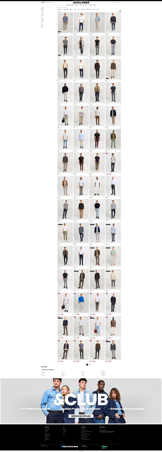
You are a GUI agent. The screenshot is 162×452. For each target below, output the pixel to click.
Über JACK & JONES (47, 428)
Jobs (100, 428)
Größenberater (47, 435)
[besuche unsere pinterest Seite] (85, 446)
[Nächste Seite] (91, 364)
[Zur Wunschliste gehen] (118, 2)
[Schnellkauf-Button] (72, 33)
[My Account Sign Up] (81, 401)
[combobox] (60, 9)
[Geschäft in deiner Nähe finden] (115, 2)
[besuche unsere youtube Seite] (84, 446)
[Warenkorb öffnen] (120, 2)
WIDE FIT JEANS (103, 375)
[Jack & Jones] (81, 3)
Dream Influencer (47, 438)
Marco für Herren (65, 7)
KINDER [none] (50, 2)
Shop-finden (46, 431)
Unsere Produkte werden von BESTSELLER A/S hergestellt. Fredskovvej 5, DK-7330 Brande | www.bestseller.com (107, 431)
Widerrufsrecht (83, 435)
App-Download (47, 439)
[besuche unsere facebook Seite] (81, 446)
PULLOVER (62, 375)
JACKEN (82, 371)
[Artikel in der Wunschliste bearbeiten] (72, 13)
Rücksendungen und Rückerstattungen (86, 431)
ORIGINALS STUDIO (44, 375)
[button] (65, 22)
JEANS (42, 371)
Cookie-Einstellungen (81, 451)
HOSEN (62, 371)
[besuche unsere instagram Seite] (83, 446)
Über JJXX (64, 428)
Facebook (64, 431)
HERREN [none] (43, 2)
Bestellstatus (83, 428)
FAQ (63, 435)
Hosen (61, 7)
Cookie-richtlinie (83, 438)
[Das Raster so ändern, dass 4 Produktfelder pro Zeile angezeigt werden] (120, 11)
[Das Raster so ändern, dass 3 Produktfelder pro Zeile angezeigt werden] (118, 11)
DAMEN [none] (46, 2)
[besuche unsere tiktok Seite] (87, 446)
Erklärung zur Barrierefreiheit (85, 439)
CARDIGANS (82, 375)
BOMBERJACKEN (103, 371)
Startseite (59, 7)
